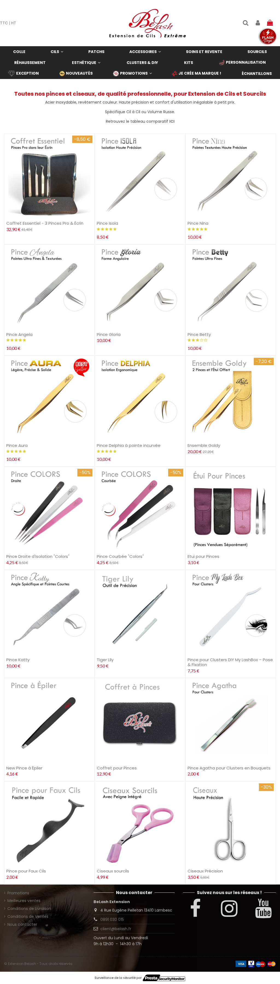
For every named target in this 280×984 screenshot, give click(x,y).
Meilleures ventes (23, 900)
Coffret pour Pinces (117, 768)
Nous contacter (22, 924)
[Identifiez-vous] (257, 23)
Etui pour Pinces (203, 556)
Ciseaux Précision (205, 871)
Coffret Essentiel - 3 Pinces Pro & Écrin (44, 223)
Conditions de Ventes (27, 916)
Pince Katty (18, 660)
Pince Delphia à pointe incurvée (129, 445)
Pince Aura (17, 445)
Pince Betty (199, 334)
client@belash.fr (115, 929)
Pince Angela (19, 334)
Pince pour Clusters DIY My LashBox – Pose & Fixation (230, 662)
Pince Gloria (109, 334)
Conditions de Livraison (29, 908)
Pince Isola (107, 223)
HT (13, 23)
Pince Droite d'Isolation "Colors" (37, 556)
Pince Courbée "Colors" (120, 556)
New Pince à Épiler (24, 768)
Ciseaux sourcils (113, 871)
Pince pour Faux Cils (26, 871)
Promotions (18, 893)
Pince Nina (198, 223)
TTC (4, 23)
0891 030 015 (112, 919)
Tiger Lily (105, 660)
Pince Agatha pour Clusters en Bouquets (229, 768)
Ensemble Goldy (204, 445)
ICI (171, 121)
